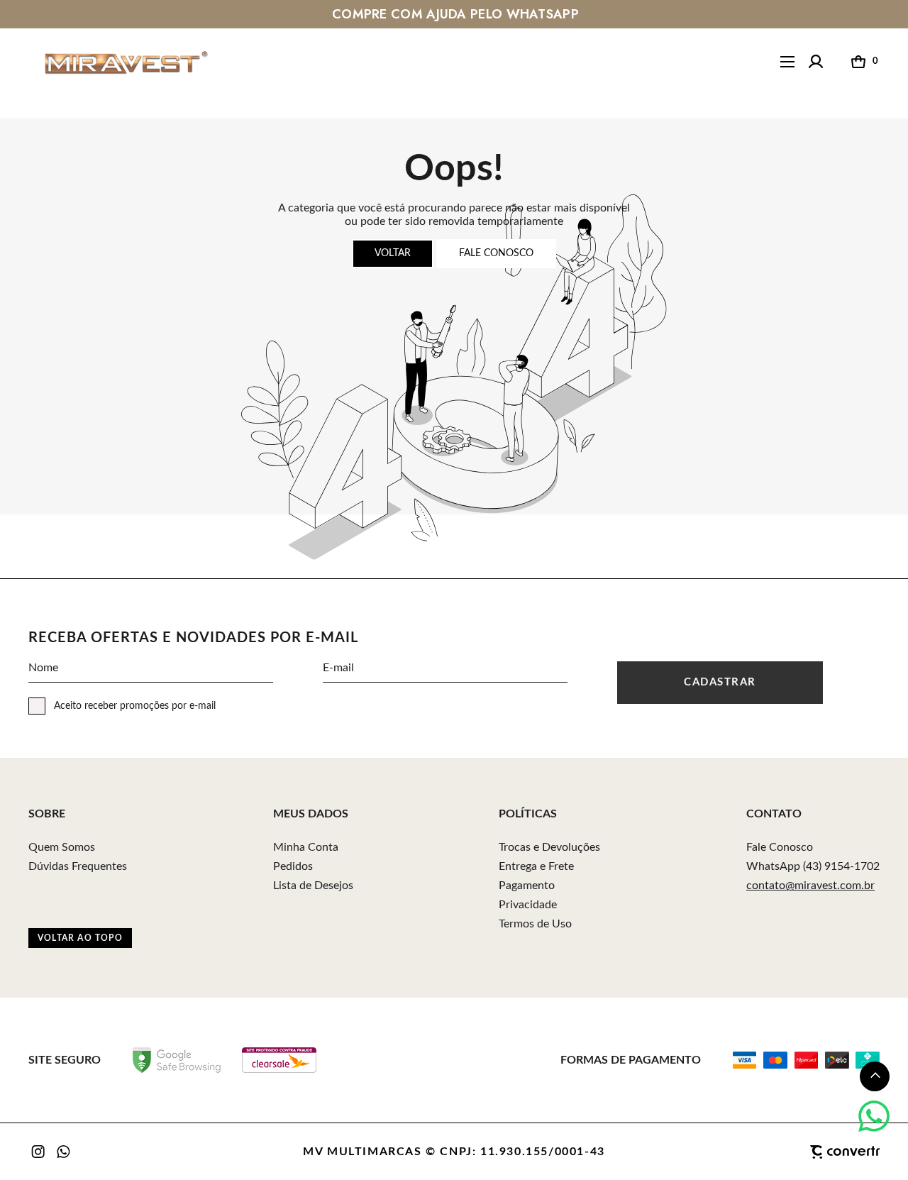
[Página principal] (113, 62)
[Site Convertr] (773, 1152)
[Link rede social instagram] (39, 1151)
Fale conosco (496, 253)
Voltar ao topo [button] (80, 938)
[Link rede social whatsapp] (63, 1151)
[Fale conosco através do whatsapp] (874, 1116)
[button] (875, 1076)
